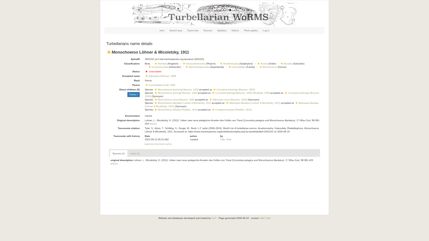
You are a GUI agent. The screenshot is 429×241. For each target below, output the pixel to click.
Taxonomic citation (129, 128)
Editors (235, 30)
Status (136, 71)
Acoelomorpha (231, 63)
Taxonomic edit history (126, 136)
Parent (136, 85)
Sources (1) (118, 153)
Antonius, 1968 (162, 76)
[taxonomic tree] (152, 144)
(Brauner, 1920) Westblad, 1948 (242, 93)
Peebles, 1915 (177, 109)
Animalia (162, 63)
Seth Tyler (265, 218)
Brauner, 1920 (178, 89)
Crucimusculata (160, 67)
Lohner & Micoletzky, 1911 (184, 103)
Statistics (222, 30)
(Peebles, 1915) (233, 109)
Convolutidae (239, 67)
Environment (132, 115)
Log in (266, 30)
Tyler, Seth (225, 139)
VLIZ (214, 218)
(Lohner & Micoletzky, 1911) (254, 103)
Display (133, 94)
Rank (137, 80)
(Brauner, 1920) (236, 89)
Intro (162, 30)
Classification (132, 63)
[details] (153, 124)
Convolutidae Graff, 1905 (162, 85)
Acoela (264, 63)
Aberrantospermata (199, 67)
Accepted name (131, 76)
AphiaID (135, 59)
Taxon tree (192, 30)
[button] (109, 52)
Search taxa (175, 30)
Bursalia (288, 63)
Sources (207, 30)
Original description (128, 120)
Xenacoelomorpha (195, 63)
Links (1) (135, 153)
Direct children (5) (129, 89)
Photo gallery (251, 30)
